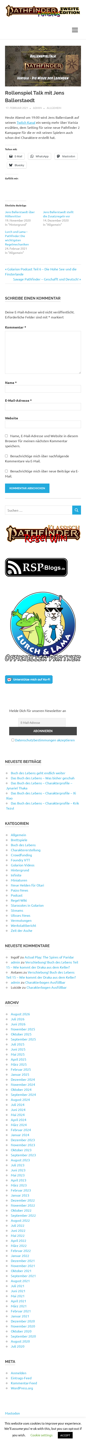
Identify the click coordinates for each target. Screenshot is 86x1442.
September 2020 (23, 1336)
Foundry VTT (20, 860)
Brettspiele (19, 840)
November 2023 (23, 1145)
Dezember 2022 (23, 1200)
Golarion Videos (22, 865)
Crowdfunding (21, 855)
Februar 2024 (21, 1130)
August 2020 (20, 1341)
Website (11, 418)
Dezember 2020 (23, 1321)
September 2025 (23, 1039)
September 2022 (23, 1215)
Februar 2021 (21, 1311)
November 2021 (23, 1265)
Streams (17, 910)
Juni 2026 (18, 1024)
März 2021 (19, 1306)
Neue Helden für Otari (27, 885)
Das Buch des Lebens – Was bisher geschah (43, 778)
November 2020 (23, 1326)
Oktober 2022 (21, 1210)
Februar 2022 (21, 1250)
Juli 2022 (17, 1225)
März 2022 (19, 1245)
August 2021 (20, 1281)
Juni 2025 (18, 1049)
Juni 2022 (18, 1230)
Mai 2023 (18, 1175)
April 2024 (18, 1119)
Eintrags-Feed (21, 1378)
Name (11, 382)
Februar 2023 (21, 1190)
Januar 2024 (20, 1135)
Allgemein (54, 108)
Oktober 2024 (21, 1089)
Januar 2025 (20, 1074)
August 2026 (20, 1014)
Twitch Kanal (26, 122)
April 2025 (18, 1059)
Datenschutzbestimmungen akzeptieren (45, 740)
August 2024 (20, 1099)
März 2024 (19, 1125)
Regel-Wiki (19, 900)
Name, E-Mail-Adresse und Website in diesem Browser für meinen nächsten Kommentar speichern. (41, 441)
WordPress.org (22, 1388)
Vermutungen (21, 920)
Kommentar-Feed (24, 1383)
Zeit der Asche (21, 930)
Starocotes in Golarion (27, 905)
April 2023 (18, 1180)
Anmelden (18, 1373)
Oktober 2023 (21, 1150)
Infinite (16, 875)
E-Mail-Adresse (18, 400)
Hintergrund (20, 870)
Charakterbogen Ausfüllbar (45, 982)
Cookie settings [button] (41, 1435)
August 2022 (20, 1220)
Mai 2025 (18, 1054)
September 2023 (23, 1155)
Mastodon (12, 1413)
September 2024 (23, 1094)
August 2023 (20, 1160)
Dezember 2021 (23, 1260)
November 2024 (23, 1084)
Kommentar (15, 327)
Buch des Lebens (23, 845)
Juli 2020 (17, 1346)
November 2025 (23, 1029)
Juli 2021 (17, 1286)
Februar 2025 (21, 1069)
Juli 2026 (17, 1019)
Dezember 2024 (23, 1079)
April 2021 (18, 1301)
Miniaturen (19, 880)
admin (37, 108)
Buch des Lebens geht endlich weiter (38, 773)
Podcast (17, 895)
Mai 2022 (18, 1235)
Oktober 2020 (21, 1331)
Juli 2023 (17, 1165)
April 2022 (18, 1240)
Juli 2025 (17, 1044)
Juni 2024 (18, 1109)
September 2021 (23, 1276)
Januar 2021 (20, 1316)
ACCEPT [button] (65, 1435)
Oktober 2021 (21, 1271)
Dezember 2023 (23, 1140)
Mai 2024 (18, 1114)
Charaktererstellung (25, 850)
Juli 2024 (17, 1104)
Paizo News (19, 890)
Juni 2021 (18, 1291)
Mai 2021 (18, 1296)
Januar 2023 (20, 1195)
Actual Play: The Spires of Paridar (49, 957)
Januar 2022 (20, 1255)
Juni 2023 (18, 1170)
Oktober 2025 (21, 1034)
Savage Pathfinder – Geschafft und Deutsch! (45, 279)
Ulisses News (20, 915)
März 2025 (19, 1064)
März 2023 (19, 1185)
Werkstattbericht (23, 925)
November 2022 (23, 1205)
